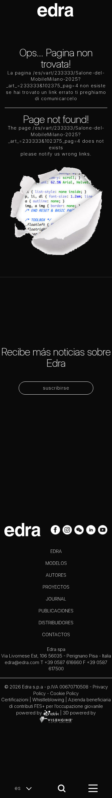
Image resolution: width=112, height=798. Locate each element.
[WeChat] (80, 529)
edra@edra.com (22, 662)
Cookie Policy (64, 693)
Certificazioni (14, 699)
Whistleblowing (48, 699)
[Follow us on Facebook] (56, 529)
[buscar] (62, 788)
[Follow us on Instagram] (68, 529)
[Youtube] (102, 529)
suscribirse (56, 388)
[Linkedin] (91, 529)
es (19, 788)
